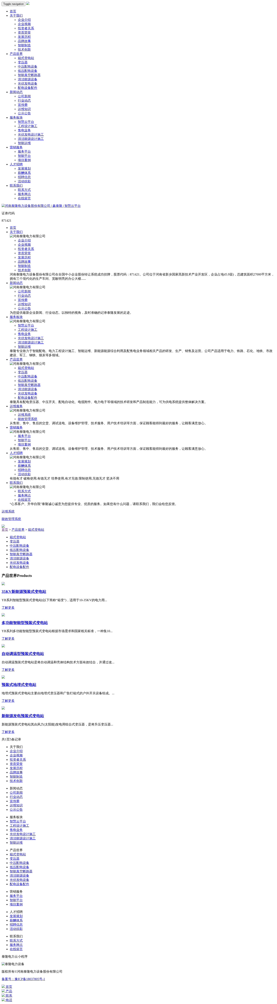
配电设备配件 (27, 87)
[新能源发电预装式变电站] (3, 708)
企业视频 (24, 24)
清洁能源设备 (27, 79)
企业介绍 (24, 19)
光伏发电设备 (27, 83)
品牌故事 (24, 41)
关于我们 (16, 15)
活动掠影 (24, 181)
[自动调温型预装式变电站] (3, 646)
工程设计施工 (27, 126)
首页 (13, 11)
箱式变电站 (26, 58)
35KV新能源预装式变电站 (24, 591)
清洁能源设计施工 (31, 138)
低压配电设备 (27, 70)
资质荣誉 (24, 32)
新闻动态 (16, 92)
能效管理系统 (27, 419)
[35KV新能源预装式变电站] (3, 584)
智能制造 (24, 45)
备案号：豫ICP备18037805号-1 (23, 979)
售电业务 (24, 130)
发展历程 (24, 36)
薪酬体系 (24, 172)
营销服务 (16, 147)
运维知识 (24, 109)
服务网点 (24, 194)
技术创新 (24, 49)
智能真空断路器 (29, 75)
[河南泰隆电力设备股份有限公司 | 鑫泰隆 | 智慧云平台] (41, 205)
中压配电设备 (27, 66)
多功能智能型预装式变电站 (25, 623)
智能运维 (24, 143)
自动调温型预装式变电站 (23, 654)
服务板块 (16, 117)
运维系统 (24, 414)
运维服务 (16, 406)
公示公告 (24, 113)
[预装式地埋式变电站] (3, 677)
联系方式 (24, 189)
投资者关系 (26, 28)
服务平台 (24, 151)
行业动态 (24, 100)
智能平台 (24, 155)
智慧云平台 (26, 121)
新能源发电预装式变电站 (23, 716)
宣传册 (23, 104)
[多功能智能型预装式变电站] (3, 615)
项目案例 (24, 160)
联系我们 (16, 185)
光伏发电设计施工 (31, 134)
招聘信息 (24, 177)
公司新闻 (24, 96)
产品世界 (16, 53)
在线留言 (24, 198)
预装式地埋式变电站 (19, 685)
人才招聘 (16, 164)
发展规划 (24, 168)
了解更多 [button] (8, 607)
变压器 (23, 62)
